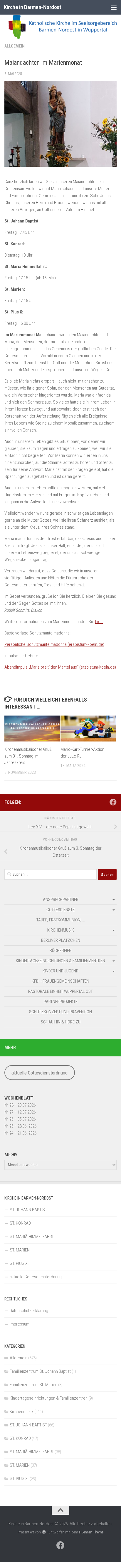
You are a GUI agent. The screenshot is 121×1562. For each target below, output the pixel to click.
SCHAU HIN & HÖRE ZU (60, 1022)
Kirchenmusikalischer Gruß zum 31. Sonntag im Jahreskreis (28, 756)
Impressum (19, 1324)
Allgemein (14, 46)
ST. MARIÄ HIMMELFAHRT (32, 1236)
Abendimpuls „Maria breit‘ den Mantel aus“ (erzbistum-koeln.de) (60, 667)
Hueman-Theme (91, 1532)
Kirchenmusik (60, 930)
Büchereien (61, 950)
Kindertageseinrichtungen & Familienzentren (60, 960)
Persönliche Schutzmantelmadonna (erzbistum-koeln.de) (54, 644)
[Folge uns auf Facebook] (113, 802)
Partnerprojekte (61, 1001)
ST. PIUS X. (19, 1263)
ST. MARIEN (20, 1250)
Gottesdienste (60, 909)
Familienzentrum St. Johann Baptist (40, 1371)
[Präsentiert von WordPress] (44, 1532)
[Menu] (113, 7)
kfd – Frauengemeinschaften (60, 981)
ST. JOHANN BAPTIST (28, 1209)
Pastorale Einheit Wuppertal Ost (60, 991)
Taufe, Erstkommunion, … (60, 920)
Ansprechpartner (60, 899)
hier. (99, 621)
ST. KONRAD (20, 1223)
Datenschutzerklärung (29, 1310)
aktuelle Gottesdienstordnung (39, 1073)
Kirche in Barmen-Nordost (32, 7)
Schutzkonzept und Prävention (60, 1011)
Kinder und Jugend (60, 971)
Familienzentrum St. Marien (33, 1384)
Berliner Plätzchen (60, 940)
